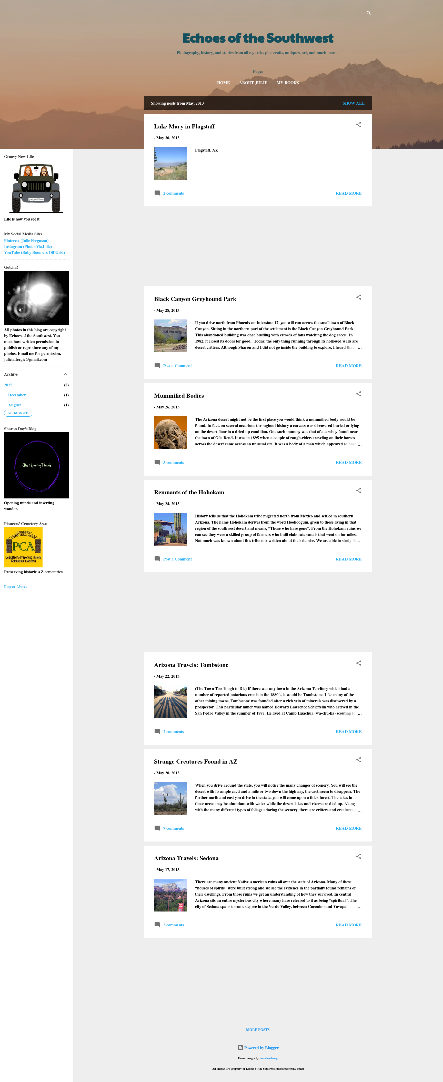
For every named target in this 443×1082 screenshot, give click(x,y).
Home (223, 82)
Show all (354, 103)
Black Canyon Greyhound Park (195, 298)
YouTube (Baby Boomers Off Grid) (34, 252)
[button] (359, 125)
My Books (288, 82)
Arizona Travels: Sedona (186, 857)
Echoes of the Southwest (258, 37)
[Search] (369, 14)
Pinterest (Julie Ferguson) (26, 240)
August (14, 405)
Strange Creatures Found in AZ (195, 761)
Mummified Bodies (179, 395)
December (17, 395)
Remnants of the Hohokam (189, 491)
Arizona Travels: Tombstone (191, 664)
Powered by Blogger (261, 1047)
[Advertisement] (258, 246)
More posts (258, 1029)
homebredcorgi (269, 1058)
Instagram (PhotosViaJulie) (28, 246)
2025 (8, 385)
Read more (349, 193)
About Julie (253, 82)
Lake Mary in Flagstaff (184, 126)
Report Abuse (15, 586)
